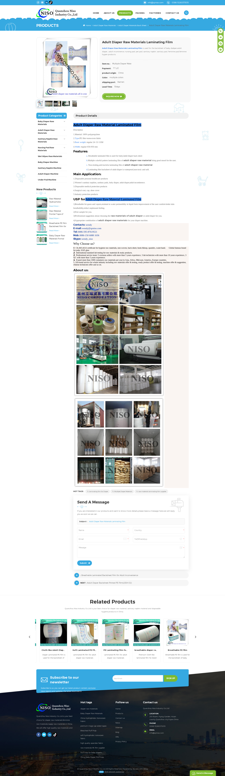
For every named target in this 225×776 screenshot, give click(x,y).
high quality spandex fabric (91, 743)
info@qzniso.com (155, 2)
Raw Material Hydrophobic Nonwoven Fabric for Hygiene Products (57, 200)
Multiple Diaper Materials (123, 491)
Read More (53, 206)
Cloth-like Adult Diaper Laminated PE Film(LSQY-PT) (50, 650)
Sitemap (118, 727)
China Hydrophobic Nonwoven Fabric (92, 719)
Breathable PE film (174, 650)
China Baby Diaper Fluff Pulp (92, 757)
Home (96, 13)
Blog (146, 769)
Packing (140, 13)
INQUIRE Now (112, 96)
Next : (83, 583)
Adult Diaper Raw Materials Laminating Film (107, 521)
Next (195, 637)
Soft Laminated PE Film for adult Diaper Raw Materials (81, 650)
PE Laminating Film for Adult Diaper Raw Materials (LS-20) (112, 650)
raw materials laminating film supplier (152, 491)
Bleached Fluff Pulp (88, 731)
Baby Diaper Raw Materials (46, 122)
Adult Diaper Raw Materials (104, 25)
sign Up (170, 678)
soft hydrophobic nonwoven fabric (92, 736)
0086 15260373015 (180, 2)
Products (125, 13)
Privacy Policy (121, 741)
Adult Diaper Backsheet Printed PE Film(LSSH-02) (109, 583)
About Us (109, 13)
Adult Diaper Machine (48, 174)
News (117, 723)
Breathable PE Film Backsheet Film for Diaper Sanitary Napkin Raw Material (58, 225)
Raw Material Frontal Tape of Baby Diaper (56, 213)
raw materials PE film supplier (92, 748)
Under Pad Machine (47, 180)
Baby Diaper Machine (48, 162)
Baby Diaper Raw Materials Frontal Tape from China (57, 237)
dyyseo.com (138, 769)
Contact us (120, 718)
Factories (155, 13)
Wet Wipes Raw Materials (50, 156)
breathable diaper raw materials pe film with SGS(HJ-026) (143, 650)
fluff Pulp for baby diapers (91, 752)
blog (117, 732)
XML (117, 737)
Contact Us (172, 13)
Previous (29, 637)
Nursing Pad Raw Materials (46, 149)
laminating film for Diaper (98, 491)
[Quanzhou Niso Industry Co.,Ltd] (56, 13)
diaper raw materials (89, 709)
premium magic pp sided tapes (93, 726)
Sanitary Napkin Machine (49, 168)
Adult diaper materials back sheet (132, 25)
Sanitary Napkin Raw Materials (48, 140)
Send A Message (204, 773)
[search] (186, 12)
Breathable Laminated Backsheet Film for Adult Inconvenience (109, 575)
